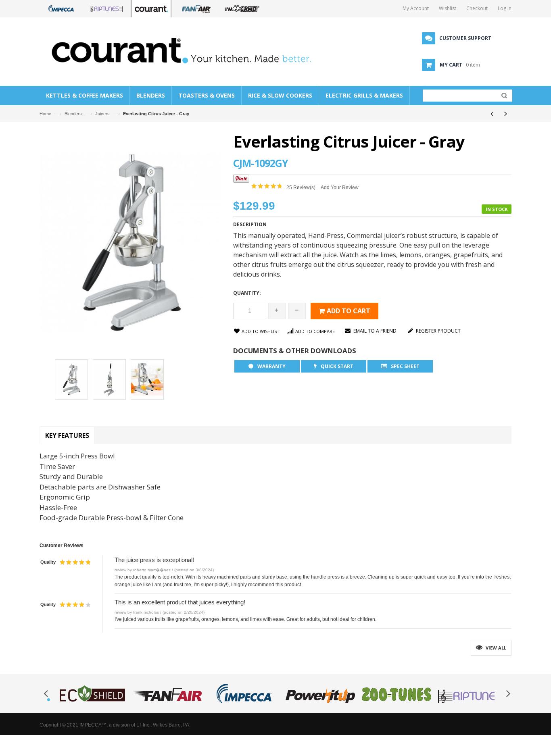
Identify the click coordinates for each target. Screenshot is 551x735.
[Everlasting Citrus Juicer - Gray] (71, 381)
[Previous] (492, 113)
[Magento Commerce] (187, 50)
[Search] (502, 97)
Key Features (67, 435)
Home (45, 113)
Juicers (102, 113)
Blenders (73, 113)
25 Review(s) (300, 187)
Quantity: (247, 292)
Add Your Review (340, 187)
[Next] (505, 113)
